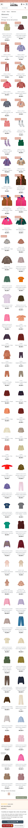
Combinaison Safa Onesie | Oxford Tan (21, 572)
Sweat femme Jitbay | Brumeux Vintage (7, 629)
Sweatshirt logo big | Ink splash (7, 112)
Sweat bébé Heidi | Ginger (21, 419)
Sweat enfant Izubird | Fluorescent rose (7, 326)
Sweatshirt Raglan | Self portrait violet (21, 56)
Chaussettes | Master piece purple (7, 151)
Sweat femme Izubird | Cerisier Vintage (21, 552)
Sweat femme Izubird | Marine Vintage (21, 689)
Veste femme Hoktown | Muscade (7, 785)
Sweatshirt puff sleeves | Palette (21, 93)
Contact (4, 808)
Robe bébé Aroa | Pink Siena (21, 326)
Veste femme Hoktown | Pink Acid (21, 766)
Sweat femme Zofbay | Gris (7, 727)
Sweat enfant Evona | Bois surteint (21, 307)
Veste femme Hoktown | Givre (21, 727)
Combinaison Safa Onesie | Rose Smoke (7, 572)
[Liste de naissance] (21, 4)
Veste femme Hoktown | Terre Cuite (7, 747)
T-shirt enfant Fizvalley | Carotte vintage (21, 287)
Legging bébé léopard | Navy (21, 363)
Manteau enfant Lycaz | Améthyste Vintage (7, 495)
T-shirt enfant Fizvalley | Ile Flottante (7, 649)
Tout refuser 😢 (8, 825)
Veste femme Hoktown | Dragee (21, 747)
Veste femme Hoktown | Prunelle (21, 785)
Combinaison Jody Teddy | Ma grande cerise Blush (7, 591)
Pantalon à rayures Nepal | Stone (21, 382)
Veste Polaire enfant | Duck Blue (21, 230)
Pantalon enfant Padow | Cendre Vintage (7, 689)
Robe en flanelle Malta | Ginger (7, 363)
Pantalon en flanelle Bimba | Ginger (7, 382)
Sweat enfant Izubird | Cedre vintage (7, 287)
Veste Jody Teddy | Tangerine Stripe (21, 249)
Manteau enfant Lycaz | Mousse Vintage (21, 475)
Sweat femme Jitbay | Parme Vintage (21, 610)
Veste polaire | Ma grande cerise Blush (21, 591)
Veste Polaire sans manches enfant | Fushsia (21, 209)
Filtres (24, 17)
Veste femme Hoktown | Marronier (7, 766)
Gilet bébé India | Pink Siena (7, 456)
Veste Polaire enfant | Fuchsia (7, 230)
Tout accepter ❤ (12, 822)
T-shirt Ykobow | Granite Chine (21, 514)
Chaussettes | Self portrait (21, 132)
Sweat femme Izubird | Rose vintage (7, 610)
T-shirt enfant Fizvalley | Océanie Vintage (7, 514)
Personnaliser (19, 825)
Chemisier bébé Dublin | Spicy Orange (7, 475)
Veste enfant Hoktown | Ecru (21, 649)
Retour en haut (21, 797)
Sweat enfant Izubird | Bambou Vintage (21, 668)
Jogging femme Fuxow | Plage (21, 708)
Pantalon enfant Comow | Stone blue (21, 629)
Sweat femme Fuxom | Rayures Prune (7, 552)
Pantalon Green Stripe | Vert (7, 188)
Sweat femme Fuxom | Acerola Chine (21, 533)
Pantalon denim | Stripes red (7, 56)
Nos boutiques (6, 806)
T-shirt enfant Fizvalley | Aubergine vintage (21, 35)
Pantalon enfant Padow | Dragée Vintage (21, 495)
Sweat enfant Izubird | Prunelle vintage (21, 268)
